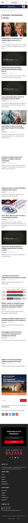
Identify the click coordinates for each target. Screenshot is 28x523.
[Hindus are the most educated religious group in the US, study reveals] (14, 238)
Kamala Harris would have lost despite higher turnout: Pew (11, 39)
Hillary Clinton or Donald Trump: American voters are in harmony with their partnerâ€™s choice (12, 305)
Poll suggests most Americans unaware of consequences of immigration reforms (11, 334)
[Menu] (2, 2)
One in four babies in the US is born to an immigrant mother (13, 216)
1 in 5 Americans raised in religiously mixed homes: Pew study (13, 276)
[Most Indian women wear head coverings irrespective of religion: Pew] (14, 117)
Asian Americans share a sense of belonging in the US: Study (12, 98)
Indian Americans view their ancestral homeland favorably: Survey (11, 69)
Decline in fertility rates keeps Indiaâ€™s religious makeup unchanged (11, 159)
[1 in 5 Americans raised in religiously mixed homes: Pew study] (14, 267)
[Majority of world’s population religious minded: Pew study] (14, 351)
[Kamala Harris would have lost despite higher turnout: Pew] (14, 30)
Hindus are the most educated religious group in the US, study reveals (12, 248)
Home (2, 10)
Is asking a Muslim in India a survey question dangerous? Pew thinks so (13, 319)
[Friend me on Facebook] (3, 414)
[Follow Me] (10, 414)
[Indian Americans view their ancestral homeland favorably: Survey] (14, 59)
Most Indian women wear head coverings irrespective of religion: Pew (13, 128)
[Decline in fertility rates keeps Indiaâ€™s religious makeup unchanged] (14, 148)
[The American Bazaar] (14, 2)
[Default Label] (13, 414)
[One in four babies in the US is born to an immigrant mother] (14, 207)
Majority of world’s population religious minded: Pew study (11, 360)
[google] (6, 414)
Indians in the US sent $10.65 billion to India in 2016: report (13, 189)
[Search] (26, 2)
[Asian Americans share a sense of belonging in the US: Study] (14, 88)
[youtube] (17, 414)
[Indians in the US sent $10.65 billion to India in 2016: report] (14, 179)
